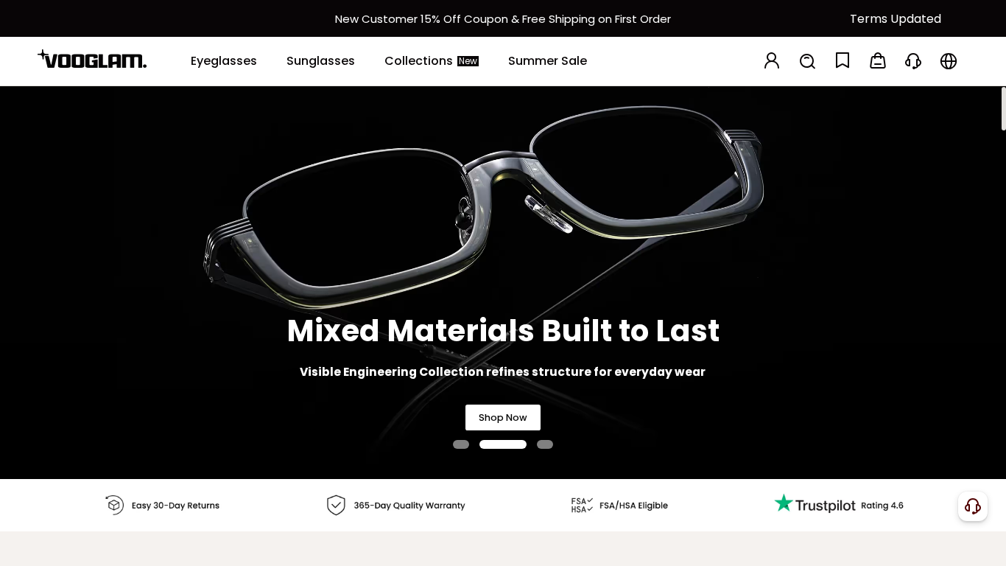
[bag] (878, 61)
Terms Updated (895, 18)
